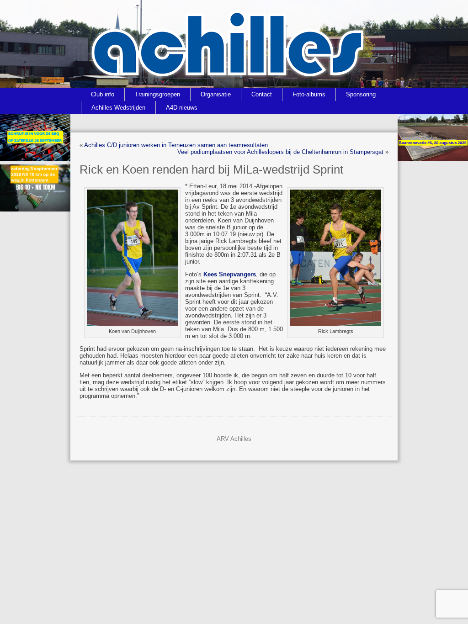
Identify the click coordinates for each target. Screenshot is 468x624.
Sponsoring (361, 94)
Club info (102, 94)
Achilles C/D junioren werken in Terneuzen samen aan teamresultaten (176, 145)
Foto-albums (308, 94)
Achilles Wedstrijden (118, 107)
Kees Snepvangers (229, 274)
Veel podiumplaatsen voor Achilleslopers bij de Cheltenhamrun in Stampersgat (280, 151)
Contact (261, 94)
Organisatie (216, 94)
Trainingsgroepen (157, 94)
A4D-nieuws (181, 107)
